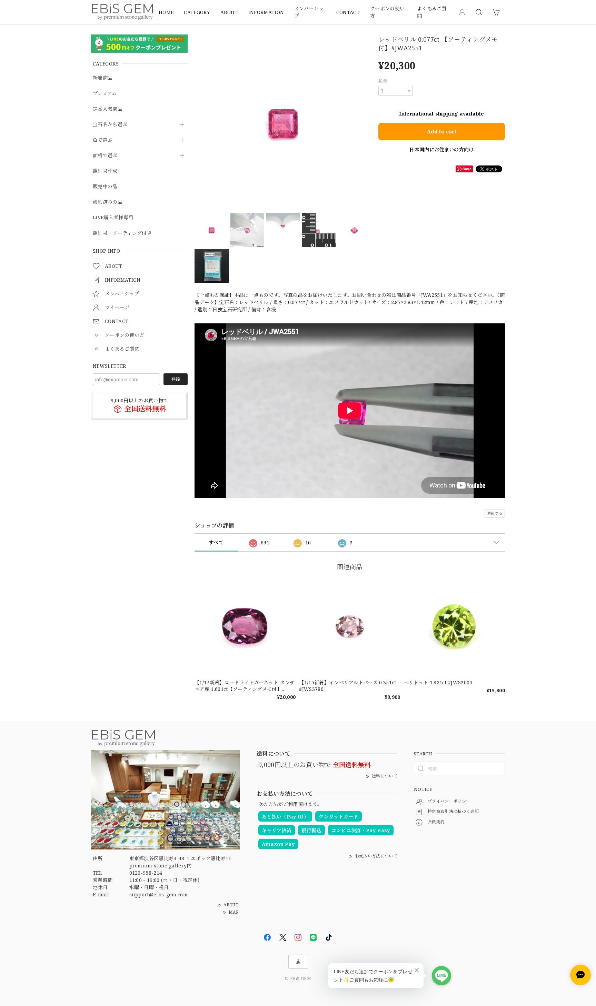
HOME (166, 12)
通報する (495, 513)
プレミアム (105, 94)
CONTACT (348, 12)
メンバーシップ (309, 12)
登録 (175, 379)
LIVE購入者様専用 (113, 218)
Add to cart (442, 131)
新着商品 (102, 78)
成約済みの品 (107, 202)
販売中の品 (105, 187)
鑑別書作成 (105, 171)
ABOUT (229, 12)
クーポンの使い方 (387, 12)
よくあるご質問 (432, 12)
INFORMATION (266, 12)
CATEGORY (197, 12)
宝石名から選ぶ (110, 125)
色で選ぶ (102, 140)
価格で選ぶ (105, 156)
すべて (216, 542)
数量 (383, 81)
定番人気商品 (107, 109)
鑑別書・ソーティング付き (122, 233)
